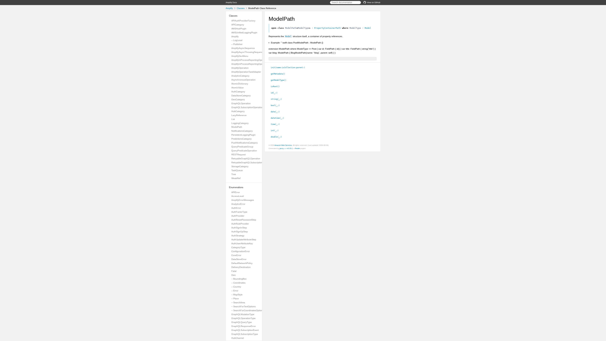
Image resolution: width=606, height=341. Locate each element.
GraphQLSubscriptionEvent (245, 330)
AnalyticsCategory (240, 76)
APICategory (237, 24)
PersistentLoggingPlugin (243, 135)
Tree (233, 174)
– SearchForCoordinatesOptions (247, 310)
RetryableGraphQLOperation (245, 158)
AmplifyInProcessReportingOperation (249, 60)
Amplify (229, 8)
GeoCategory (238, 99)
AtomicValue (237, 87)
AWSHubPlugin (238, 28)
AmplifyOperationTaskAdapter (246, 72)
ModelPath (236, 127)
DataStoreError (239, 259)
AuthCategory (238, 91)
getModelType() (279, 80)
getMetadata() (279, 74)
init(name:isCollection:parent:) (289, 67)
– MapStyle (237, 294)
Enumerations (236, 187)
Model (368, 28)
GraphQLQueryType (241, 322)
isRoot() (276, 86)
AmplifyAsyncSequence (243, 48)
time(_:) (276, 124)
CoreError (236, 255)
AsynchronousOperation (243, 79)
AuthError (236, 208)
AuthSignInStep (239, 227)
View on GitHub (373, 2)
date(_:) (276, 112)
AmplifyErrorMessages (242, 200)
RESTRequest (238, 154)
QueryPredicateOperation (244, 150)
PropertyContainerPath (327, 28)
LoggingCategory (240, 123)
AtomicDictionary (239, 83)
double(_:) (277, 137)
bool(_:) (276, 105)
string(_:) (277, 99)
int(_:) (276, 130)
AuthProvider (237, 216)
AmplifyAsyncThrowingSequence (247, 52)
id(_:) (275, 93)
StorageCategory (239, 166)
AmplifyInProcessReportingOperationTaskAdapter (256, 64)
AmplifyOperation (240, 68)
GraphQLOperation (241, 103)
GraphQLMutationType (242, 314)
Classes (241, 8)
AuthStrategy (237, 235)
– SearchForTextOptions (243, 306)
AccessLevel (237, 196)
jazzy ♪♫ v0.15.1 (286, 148)
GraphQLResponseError (243, 326)
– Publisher (237, 44)
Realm (297, 148)
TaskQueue (237, 170)
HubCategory (238, 111)
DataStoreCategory (241, 95)
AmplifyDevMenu (239, 56)
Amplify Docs (231, 2)
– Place (235, 298)
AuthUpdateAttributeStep (243, 239)
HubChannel (237, 338)
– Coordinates (238, 282)
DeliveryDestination (241, 267)
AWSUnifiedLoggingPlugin (244, 32)
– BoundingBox (239, 279)
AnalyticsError (238, 204)
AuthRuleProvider (240, 223)
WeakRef (236, 178)
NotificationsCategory (242, 131)
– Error (234, 290)
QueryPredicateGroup (242, 146)
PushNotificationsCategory (244, 142)
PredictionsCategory (241, 139)
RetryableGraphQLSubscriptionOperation (252, 162)
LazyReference (239, 115)
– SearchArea (238, 302)
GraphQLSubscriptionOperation (247, 107)
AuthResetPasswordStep (243, 219)
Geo (233, 275)
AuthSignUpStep (239, 231)
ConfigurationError (240, 251)
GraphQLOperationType (243, 318)
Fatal (233, 271)
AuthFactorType (239, 212)
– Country (236, 286)
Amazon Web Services (283, 145)
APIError (235, 192)
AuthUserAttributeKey (242, 243)
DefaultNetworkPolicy (241, 263)
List (233, 119)
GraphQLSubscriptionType (244, 334)
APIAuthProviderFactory (243, 20)
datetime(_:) (278, 118)
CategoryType (238, 247)
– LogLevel (236, 40)
